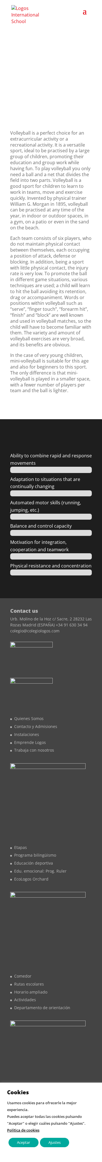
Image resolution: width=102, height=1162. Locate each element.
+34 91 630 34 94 (72, 625)
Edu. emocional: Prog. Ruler (40, 871)
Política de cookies (23, 1130)
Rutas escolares (29, 984)
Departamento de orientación (42, 1007)
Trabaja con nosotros (34, 750)
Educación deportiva (33, 863)
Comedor (22, 976)
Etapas (20, 847)
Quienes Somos (29, 718)
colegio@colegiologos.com (35, 631)
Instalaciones (26, 734)
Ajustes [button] (54, 1142)
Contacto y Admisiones (35, 726)
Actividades (25, 999)
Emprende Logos (30, 742)
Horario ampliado (30, 992)
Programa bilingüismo (35, 855)
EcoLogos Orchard (31, 879)
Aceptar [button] (23, 1142)
